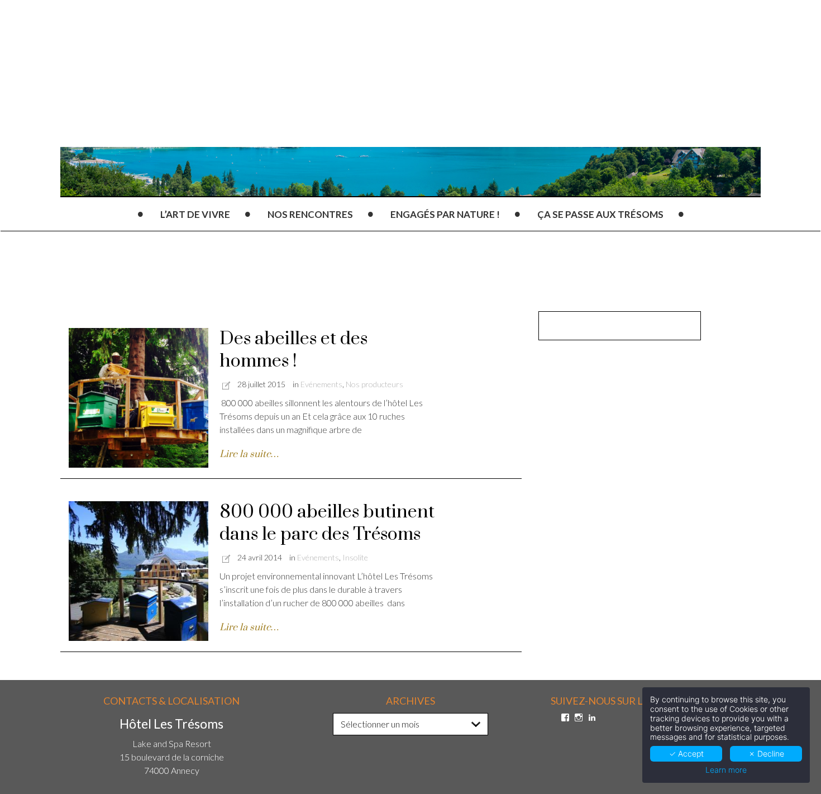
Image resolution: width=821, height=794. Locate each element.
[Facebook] (565, 717)
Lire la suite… (249, 454)
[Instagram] (578, 717)
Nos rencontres (310, 214)
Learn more (726, 770)
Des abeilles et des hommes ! (293, 350)
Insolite (355, 557)
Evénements (321, 384)
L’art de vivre (195, 214)
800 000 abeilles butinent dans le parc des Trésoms (327, 523)
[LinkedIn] (592, 717)
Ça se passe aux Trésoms (600, 214)
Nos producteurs (374, 384)
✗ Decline (766, 753)
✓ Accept (686, 753)
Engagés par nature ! (445, 214)
